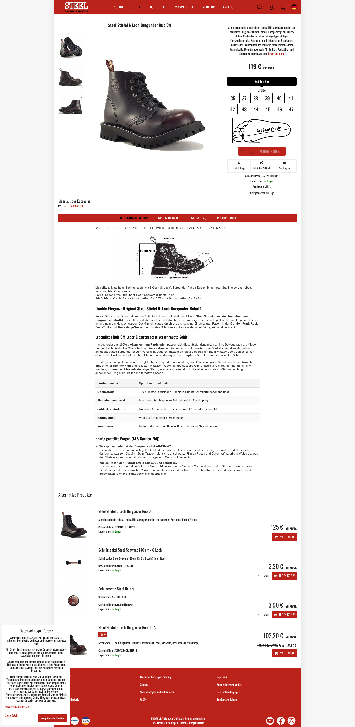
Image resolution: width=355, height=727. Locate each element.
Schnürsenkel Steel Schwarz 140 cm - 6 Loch (130, 550)
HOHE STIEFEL (158, 7)
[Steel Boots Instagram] (291, 721)
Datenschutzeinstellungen (165, 723)
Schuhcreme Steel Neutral (116, 589)
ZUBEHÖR (209, 7)
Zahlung (144, 684)
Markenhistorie (71, 699)
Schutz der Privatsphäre (229, 684)
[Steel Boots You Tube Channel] (270, 721)
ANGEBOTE (229, 7)
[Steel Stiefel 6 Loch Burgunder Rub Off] (70, 45)
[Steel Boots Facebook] (281, 721)
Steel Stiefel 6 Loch (73, 206)
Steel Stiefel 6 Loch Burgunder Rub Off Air (128, 627)
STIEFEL (137, 7)
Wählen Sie (286, 536)
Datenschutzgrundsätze (192, 723)
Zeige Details (11, 715)
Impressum (222, 677)
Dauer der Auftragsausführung (155, 677)
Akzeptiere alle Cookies (52, 718)
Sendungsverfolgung (227, 699)
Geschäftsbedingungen (228, 692)
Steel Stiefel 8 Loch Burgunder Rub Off (125, 511)
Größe (143, 699)
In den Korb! (269, 151)
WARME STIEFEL (185, 7)
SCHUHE (119, 7)
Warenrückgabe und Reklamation (157, 692)
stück (266, 576)
